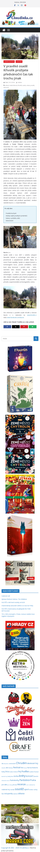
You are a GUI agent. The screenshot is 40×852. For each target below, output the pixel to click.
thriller (31, 789)
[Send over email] (33, 326)
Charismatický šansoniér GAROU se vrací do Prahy (17, 606)
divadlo (3, 768)
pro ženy (10, 785)
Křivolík (20, 85)
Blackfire (6, 763)
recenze (21, 784)
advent (7, 85)
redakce (19, 82)
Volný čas (19, 61)
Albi (3, 763)
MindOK (36, 776)
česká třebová (13, 85)
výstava (15, 794)
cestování (12, 763)
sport (26, 789)
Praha (33, 780)
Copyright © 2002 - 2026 (10, 848)
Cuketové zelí (6, 596)
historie (35, 767)
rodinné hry (6, 789)
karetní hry (4, 776)
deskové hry (32, 763)
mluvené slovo (6, 780)
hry (19, 771)
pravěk (32, 85)
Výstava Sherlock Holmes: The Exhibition (14, 599)
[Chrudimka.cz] (4, 30)
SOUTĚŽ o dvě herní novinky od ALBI (13, 602)
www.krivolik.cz (32, 315)
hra (7, 771)
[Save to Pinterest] (24, 326)
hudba (25, 771)
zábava (21, 793)
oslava (28, 85)
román (12, 789)
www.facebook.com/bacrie (15, 317)
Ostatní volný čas (9, 61)
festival (16, 767)
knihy (22, 776)
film (22, 768)
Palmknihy (14, 780)
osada (24, 85)
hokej (3, 772)
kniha (16, 776)
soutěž (19, 789)
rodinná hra (32, 785)
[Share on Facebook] (7, 326)
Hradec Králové (13, 772)
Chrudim (21, 763)
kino (12, 776)
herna (29, 768)
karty (9, 776)
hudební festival (33, 772)
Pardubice (25, 780)
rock (27, 785)
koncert (29, 776)
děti (7, 768)
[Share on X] (16, 326)
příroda (14, 785)
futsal (25, 768)
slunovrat (6, 87)
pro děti (4, 785)
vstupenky (8, 793)
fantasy (11, 768)
